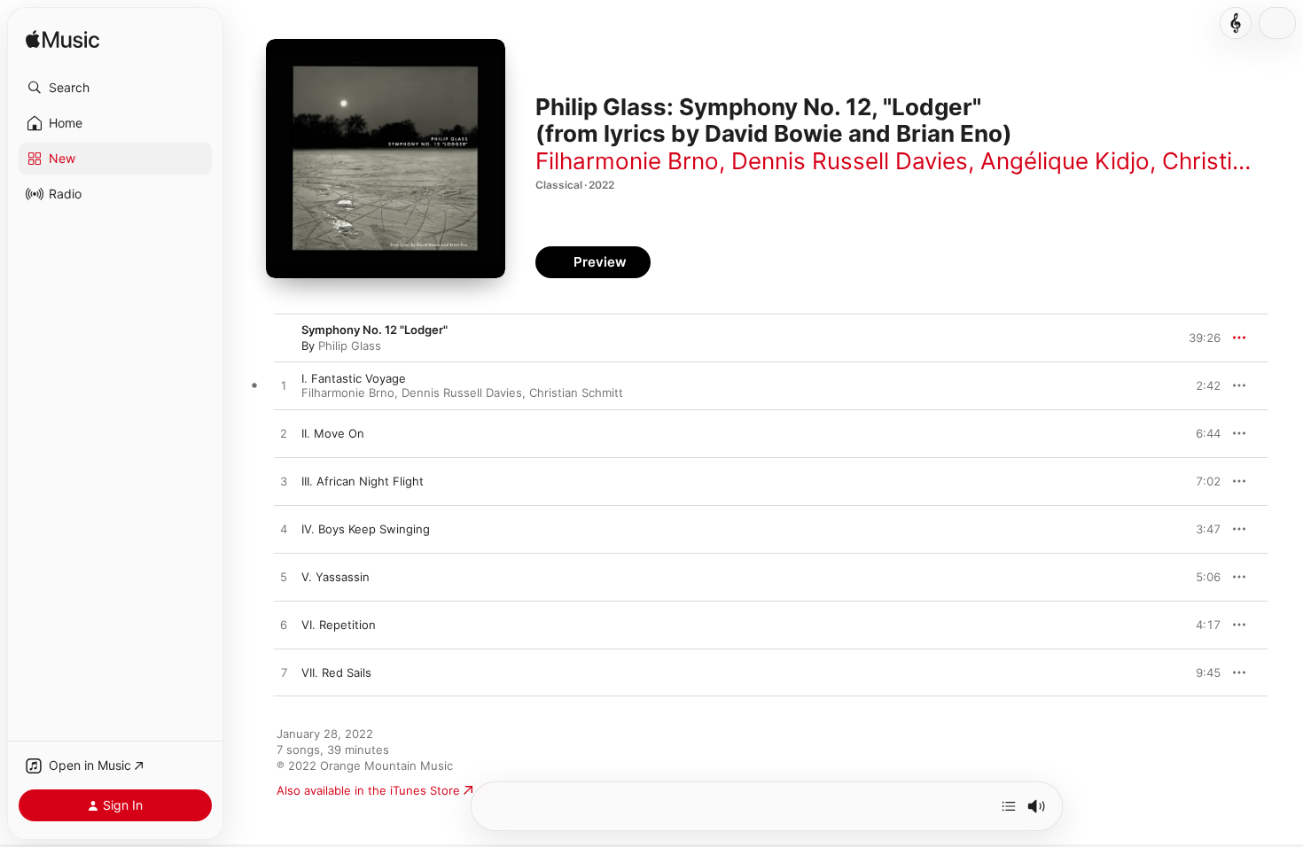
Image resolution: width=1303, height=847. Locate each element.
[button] (115, 88)
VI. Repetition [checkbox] (338, 625)
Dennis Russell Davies (849, 161)
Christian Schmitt (576, 392)
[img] (62, 40)
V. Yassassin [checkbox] (335, 577)
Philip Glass (349, 345)
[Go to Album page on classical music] (1236, 23)
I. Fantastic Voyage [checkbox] (353, 378)
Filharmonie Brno (627, 161)
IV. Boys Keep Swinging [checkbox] (365, 529)
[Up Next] (1008, 806)
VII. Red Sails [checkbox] (336, 672)
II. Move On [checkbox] (332, 433)
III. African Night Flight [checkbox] (362, 481)
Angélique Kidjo (1065, 161)
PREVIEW (1201, 385)
